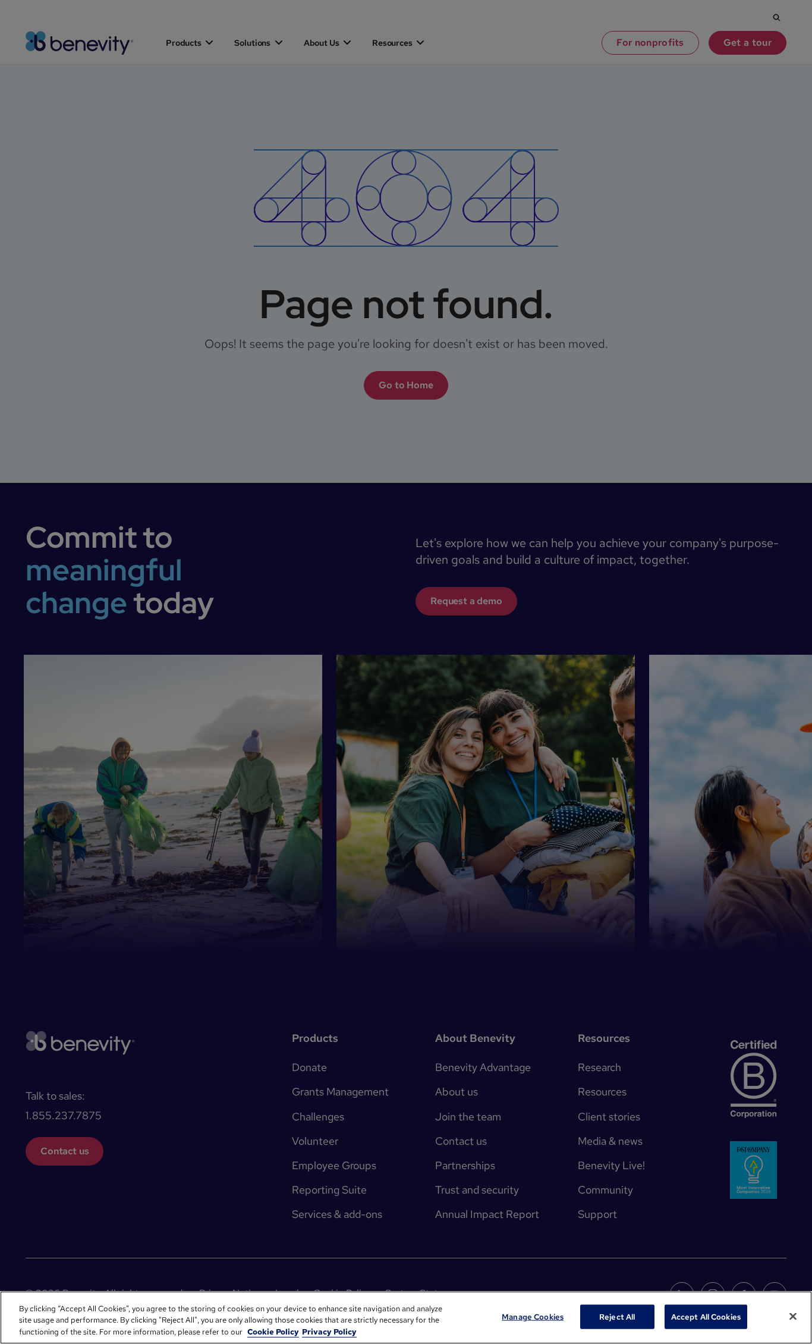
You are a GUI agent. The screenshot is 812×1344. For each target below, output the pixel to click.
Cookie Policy (273, 1332)
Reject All (617, 1316)
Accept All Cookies (706, 1316)
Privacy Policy (329, 1332)
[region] (406, 1317)
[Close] (793, 1316)
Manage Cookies (533, 1316)
